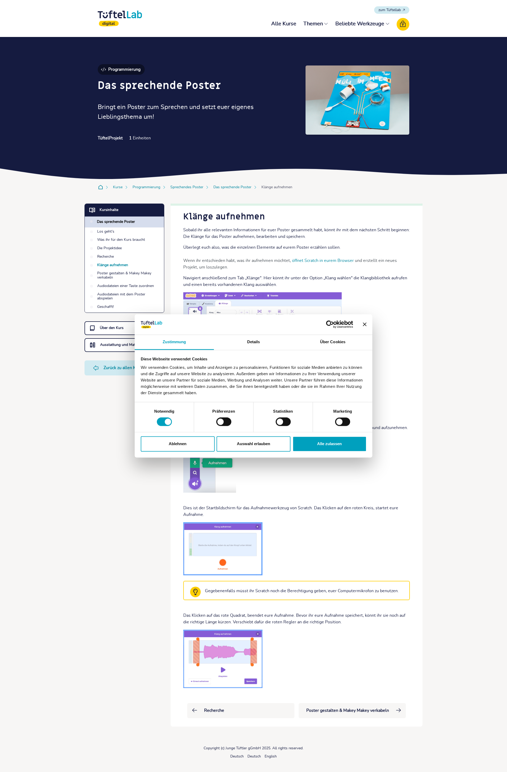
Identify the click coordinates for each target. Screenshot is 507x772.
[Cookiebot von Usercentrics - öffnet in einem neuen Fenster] (330, 324)
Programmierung (146, 187)
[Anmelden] (403, 24)
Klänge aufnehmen (276, 187)
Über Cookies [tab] (332, 342)
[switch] (223, 422)
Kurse (118, 187)
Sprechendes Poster (186, 187)
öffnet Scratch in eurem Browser (323, 260)
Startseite (101, 187)
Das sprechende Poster (232, 187)
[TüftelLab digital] (120, 18)
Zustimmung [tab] (174, 342)
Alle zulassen (329, 443)
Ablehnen (177, 443)
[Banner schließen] (365, 324)
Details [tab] (253, 342)
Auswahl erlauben (253, 443)
